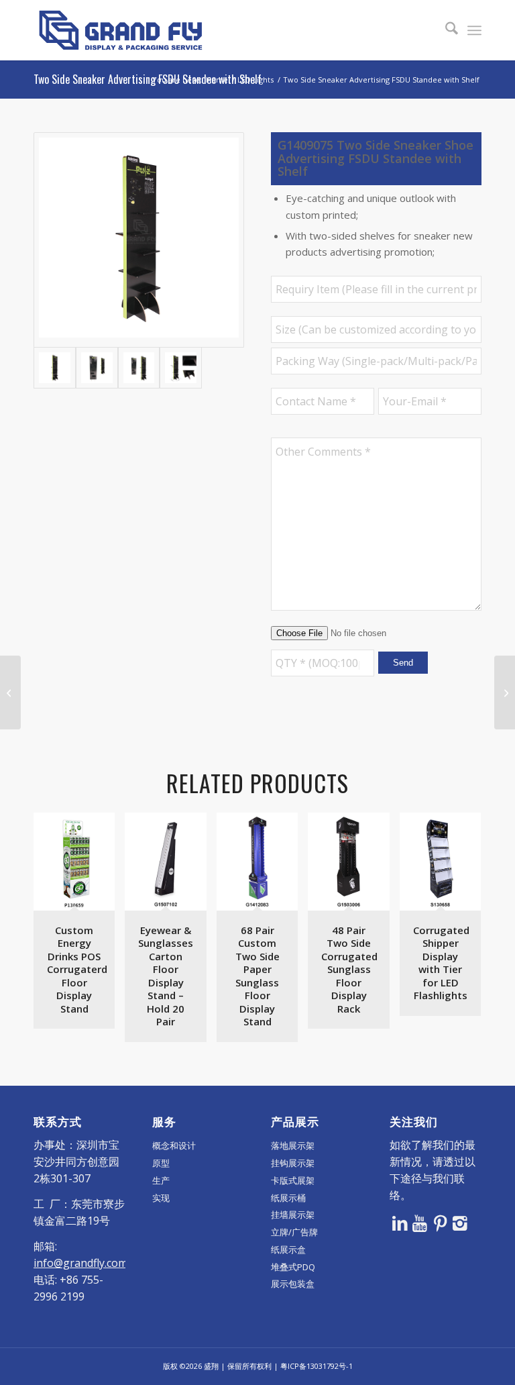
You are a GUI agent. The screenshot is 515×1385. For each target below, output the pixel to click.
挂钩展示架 (292, 1163)
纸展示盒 (288, 1249)
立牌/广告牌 (294, 1232)
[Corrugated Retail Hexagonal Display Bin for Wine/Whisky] (504, 692)
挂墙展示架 (292, 1215)
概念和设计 (174, 1145)
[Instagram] (460, 1223)
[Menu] (474, 30)
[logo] (121, 30)
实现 (161, 1198)
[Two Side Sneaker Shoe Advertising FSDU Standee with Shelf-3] (139, 368)
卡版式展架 (292, 1180)
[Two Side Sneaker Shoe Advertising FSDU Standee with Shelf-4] (181, 368)
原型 (161, 1163)
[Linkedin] (400, 1223)
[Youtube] (420, 1223)
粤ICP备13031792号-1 (316, 1366)
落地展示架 (292, 1145)
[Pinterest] (440, 1223)
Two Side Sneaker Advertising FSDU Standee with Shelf (148, 79)
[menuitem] (445, 30)
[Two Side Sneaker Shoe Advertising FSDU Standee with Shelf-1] (139, 240)
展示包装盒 (292, 1284)
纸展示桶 (288, 1198)
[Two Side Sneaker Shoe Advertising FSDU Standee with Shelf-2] (97, 368)
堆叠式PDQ (293, 1267)
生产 (161, 1180)
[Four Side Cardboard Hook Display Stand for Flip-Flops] (10, 692)
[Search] (445, 30)
